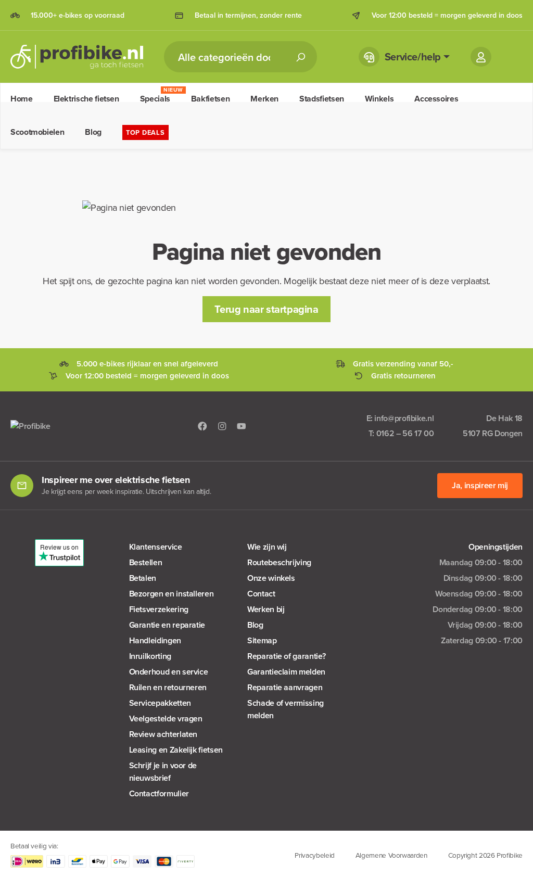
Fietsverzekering (158, 609)
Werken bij (265, 609)
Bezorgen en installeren (171, 594)
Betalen (142, 578)
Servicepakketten (160, 703)
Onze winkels (271, 578)
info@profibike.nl (404, 418)
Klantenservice (155, 547)
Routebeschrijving (279, 562)
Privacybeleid (314, 855)
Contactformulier (159, 793)
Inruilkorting (150, 656)
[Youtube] (241, 426)
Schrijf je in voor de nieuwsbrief (163, 771)
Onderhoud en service (168, 672)
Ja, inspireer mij (480, 485)
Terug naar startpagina (266, 308)
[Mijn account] (481, 57)
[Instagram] (222, 426)
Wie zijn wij (267, 547)
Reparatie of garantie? (286, 656)
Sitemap (261, 640)
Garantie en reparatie (167, 625)
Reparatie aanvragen (284, 687)
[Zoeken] (300, 56)
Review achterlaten (163, 734)
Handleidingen (155, 640)
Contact (261, 594)
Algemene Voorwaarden (391, 855)
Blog (255, 625)
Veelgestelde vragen (165, 719)
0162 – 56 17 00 (405, 433)
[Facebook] (202, 426)
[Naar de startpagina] (76, 57)
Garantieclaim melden (286, 672)
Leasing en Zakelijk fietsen (176, 750)
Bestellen (145, 562)
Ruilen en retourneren (168, 687)
